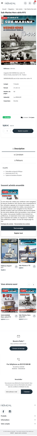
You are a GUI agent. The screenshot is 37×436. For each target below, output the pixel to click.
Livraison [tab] (19, 154)
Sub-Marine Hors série (30, 9)
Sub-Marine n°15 (24, 265)
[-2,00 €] (9, 300)
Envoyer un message (18, 348)
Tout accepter (18, 228)
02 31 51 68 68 (25, 364)
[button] (25, 3)
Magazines (11, 9)
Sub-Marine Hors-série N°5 (25, 316)
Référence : (7, 68)
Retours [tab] (19, 160)
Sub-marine (19, 9)
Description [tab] (19, 148)
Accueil (4, 9)
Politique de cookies (7, 224)
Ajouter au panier (23, 131)
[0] (34, 3)
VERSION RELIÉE (8, 78)
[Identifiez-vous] (30, 3)
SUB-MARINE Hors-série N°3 (6, 316)
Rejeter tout (18, 233)
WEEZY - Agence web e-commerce (18, 433)
